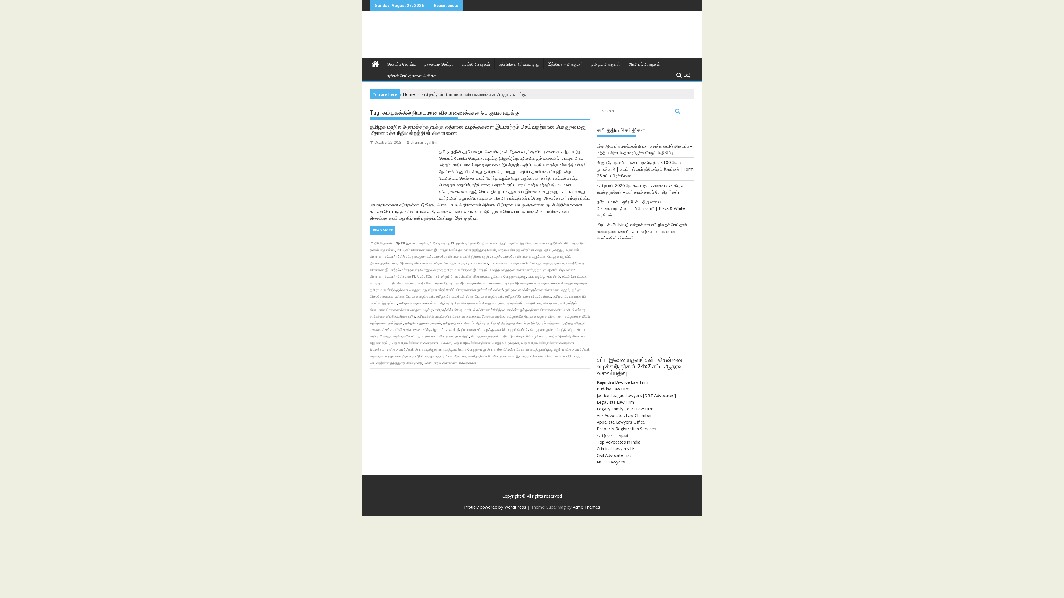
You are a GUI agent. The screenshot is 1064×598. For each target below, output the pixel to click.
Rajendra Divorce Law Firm (622, 382)
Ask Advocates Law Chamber (624, 415)
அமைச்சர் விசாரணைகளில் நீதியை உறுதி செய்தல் (467, 256)
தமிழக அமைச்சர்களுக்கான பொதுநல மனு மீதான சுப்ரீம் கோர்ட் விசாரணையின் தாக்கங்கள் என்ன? (436, 289)
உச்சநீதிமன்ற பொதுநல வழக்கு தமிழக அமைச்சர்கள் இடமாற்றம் (445, 269)
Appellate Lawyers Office (621, 422)
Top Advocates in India (618, 442)
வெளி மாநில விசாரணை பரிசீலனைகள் (450, 362)
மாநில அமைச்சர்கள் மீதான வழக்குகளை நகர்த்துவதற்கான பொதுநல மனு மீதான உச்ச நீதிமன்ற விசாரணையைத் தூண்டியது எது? (473, 349)
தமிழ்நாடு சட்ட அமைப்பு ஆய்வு (464, 323)
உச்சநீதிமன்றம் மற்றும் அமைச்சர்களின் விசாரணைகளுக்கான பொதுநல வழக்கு (473, 276)
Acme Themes (586, 507)
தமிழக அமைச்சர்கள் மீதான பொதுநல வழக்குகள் (469, 296)
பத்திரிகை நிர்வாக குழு (519, 64)
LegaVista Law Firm (615, 402)
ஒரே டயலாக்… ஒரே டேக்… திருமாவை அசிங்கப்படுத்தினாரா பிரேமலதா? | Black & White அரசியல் (641, 208)
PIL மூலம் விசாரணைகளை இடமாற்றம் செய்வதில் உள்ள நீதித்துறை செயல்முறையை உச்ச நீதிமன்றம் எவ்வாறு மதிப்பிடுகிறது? (480, 250)
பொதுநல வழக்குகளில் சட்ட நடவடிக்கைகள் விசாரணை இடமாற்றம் (424, 336)
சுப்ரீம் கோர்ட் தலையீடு (432, 283)
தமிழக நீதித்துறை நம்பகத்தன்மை (528, 296)
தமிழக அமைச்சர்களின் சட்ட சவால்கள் (476, 283)
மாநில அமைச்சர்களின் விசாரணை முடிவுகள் (421, 343)
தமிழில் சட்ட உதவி (612, 435)
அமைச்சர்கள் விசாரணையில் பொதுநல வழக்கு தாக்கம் (527, 263)
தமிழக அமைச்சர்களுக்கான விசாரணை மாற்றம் (537, 289)
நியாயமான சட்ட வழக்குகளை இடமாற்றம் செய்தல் (494, 329)
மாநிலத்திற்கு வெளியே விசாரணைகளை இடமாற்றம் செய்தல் (502, 356)
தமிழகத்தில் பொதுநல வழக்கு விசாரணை (534, 316)
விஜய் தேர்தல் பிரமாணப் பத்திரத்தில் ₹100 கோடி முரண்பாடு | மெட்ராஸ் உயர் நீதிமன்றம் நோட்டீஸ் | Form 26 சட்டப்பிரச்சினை (645, 168)
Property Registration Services (626, 428)
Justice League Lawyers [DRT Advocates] (636, 395)
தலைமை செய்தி (438, 64)
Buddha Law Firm (613, 388)
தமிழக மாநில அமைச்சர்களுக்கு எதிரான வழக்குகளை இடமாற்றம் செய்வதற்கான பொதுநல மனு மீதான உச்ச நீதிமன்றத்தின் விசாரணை (478, 129)
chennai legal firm (424, 142)
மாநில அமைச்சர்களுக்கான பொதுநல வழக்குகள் (486, 343)
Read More (383, 230)
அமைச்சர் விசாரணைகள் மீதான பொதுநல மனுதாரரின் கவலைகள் (444, 263)
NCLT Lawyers (611, 462)
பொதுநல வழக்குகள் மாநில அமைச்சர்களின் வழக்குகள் (508, 336)
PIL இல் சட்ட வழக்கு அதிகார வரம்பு (425, 243)
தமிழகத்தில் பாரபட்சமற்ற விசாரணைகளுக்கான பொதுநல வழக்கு (461, 316)
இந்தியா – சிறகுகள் (565, 64)
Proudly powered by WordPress (495, 507)
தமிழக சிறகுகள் (605, 64)
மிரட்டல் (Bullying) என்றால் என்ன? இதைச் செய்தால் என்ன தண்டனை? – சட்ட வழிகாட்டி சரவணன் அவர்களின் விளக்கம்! (642, 231)
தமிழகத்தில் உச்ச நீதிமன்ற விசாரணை (532, 303)
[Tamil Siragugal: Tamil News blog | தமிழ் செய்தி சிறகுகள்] (375, 63)
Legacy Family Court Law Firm (625, 408)
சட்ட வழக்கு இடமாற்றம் (544, 276)
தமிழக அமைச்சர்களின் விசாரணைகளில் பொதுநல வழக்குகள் (547, 283)
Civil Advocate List (614, 455)
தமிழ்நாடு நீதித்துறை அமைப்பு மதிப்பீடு (513, 323)
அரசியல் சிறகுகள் (644, 64)
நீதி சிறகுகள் (383, 243)
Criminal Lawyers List (617, 448)
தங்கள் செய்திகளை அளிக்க (411, 75)
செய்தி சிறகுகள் (476, 64)
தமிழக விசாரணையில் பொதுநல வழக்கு (477, 303)
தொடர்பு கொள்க (401, 64)
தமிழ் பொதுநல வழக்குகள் (423, 323)
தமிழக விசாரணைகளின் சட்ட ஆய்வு (424, 303)
